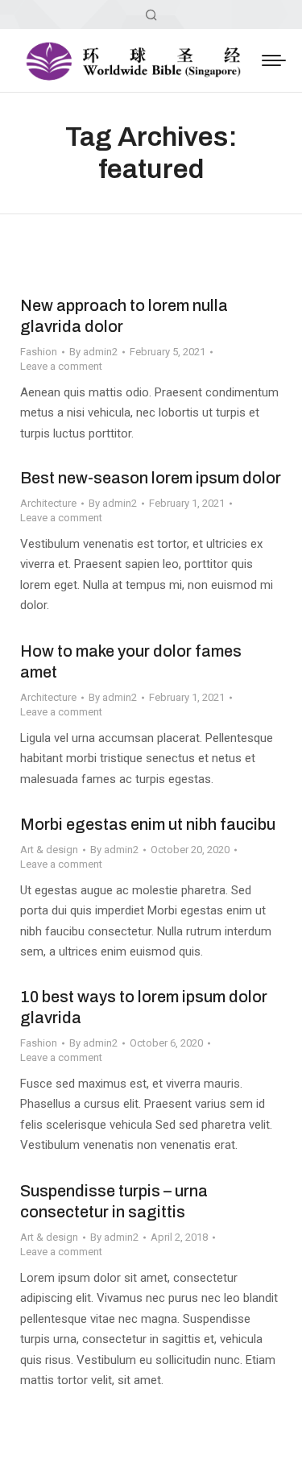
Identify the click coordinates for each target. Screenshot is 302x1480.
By (93, 352)
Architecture (48, 503)
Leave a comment (61, 366)
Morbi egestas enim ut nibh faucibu (147, 824)
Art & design (49, 850)
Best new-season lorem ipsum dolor (150, 478)
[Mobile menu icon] (274, 60)
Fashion (38, 352)
